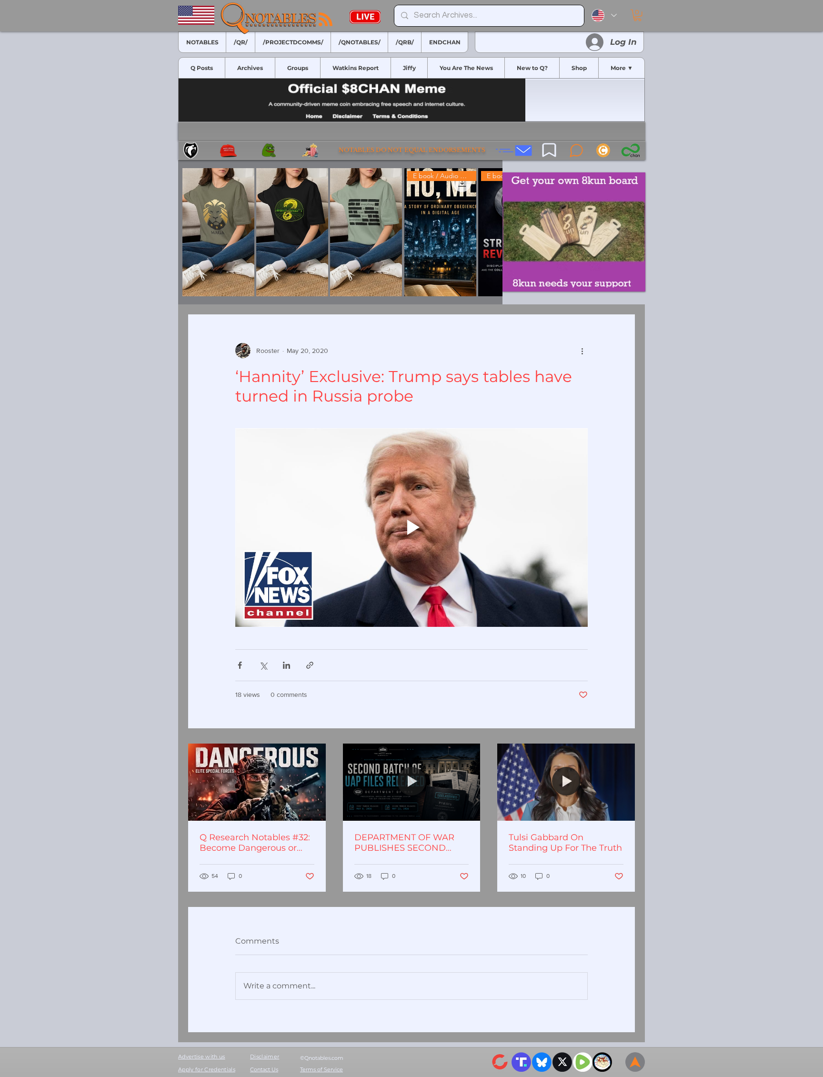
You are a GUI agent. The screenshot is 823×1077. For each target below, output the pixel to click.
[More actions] (582, 350)
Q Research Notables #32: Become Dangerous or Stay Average (255, 842)
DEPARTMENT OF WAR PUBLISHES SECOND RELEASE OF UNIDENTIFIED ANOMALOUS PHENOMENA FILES (404, 842)
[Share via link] (309, 665)
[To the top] (635, 1062)
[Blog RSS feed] (325, 19)
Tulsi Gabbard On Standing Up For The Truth (565, 842)
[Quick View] (218, 232)
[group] (340, 232)
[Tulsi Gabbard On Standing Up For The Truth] (566, 782)
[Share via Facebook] (239, 665)
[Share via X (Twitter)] (263, 665)
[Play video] (411, 527)
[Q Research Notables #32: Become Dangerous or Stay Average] (257, 782)
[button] (637, 15)
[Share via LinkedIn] (286, 665)
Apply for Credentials (206, 1069)
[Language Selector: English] (604, 15)
